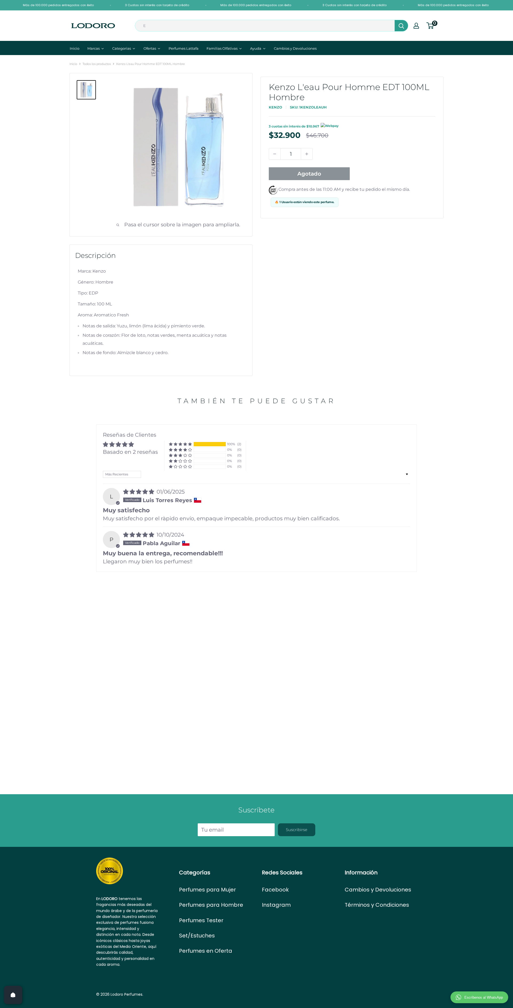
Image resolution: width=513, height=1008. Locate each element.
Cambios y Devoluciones (378, 889)
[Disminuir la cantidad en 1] (274, 154)
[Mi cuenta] (416, 26)
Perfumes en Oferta (205, 951)
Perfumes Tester (201, 920)
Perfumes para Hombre (211, 905)
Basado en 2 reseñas (130, 452)
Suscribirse (296, 829)
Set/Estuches (197, 935)
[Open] (13, 995)
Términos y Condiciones (377, 905)
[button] (180, 444)
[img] (139, 492)
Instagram (276, 905)
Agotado (309, 173)
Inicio (73, 64)
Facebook (275, 889)
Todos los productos (97, 64)
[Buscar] (401, 25)
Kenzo (275, 107)
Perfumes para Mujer (207, 889)
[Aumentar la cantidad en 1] (306, 154)
